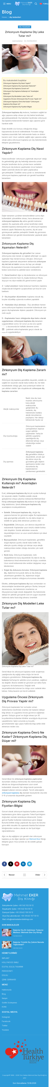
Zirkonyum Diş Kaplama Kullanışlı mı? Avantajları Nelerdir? (21, 92)
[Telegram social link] (29, 863)
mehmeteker (17, 41)
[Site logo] (23, 3)
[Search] (35, 3)
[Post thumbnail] (6, 933)
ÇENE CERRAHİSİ (9, 980)
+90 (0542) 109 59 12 (24, 912)
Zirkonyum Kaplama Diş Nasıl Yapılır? (17, 83)
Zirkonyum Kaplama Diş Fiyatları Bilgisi (17, 107)
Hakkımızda (6, 990)
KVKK (4, 1007)
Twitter (5, 1025)
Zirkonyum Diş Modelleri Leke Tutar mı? (18, 96)
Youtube (5, 1030)
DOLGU (5, 975)
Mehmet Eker (34, 839)
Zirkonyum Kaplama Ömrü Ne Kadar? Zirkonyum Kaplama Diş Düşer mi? (21, 103)
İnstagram (6, 1017)
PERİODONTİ (7, 971)
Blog (4, 994)
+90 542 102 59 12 (26, 905)
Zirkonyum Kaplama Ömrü (20, 732)
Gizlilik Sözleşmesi (9, 1003)
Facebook (6, 1021)
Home (4, 17)
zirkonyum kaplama (10, 793)
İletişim (4, 998)
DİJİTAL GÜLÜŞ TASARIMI (12, 967)
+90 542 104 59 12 (24, 909)
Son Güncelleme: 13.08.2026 (24, 1083)
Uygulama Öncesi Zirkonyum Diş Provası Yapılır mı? (22, 99)
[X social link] (10, 863)
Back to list (24, 874)
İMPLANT (6, 958)
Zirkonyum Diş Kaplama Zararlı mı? (16, 88)
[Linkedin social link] (23, 863)
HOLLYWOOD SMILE (10, 962)
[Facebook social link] (4, 863)
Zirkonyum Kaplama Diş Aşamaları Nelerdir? (19, 86)
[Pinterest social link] (16, 863)
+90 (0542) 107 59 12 (30, 916)
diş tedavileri (15, 17)
